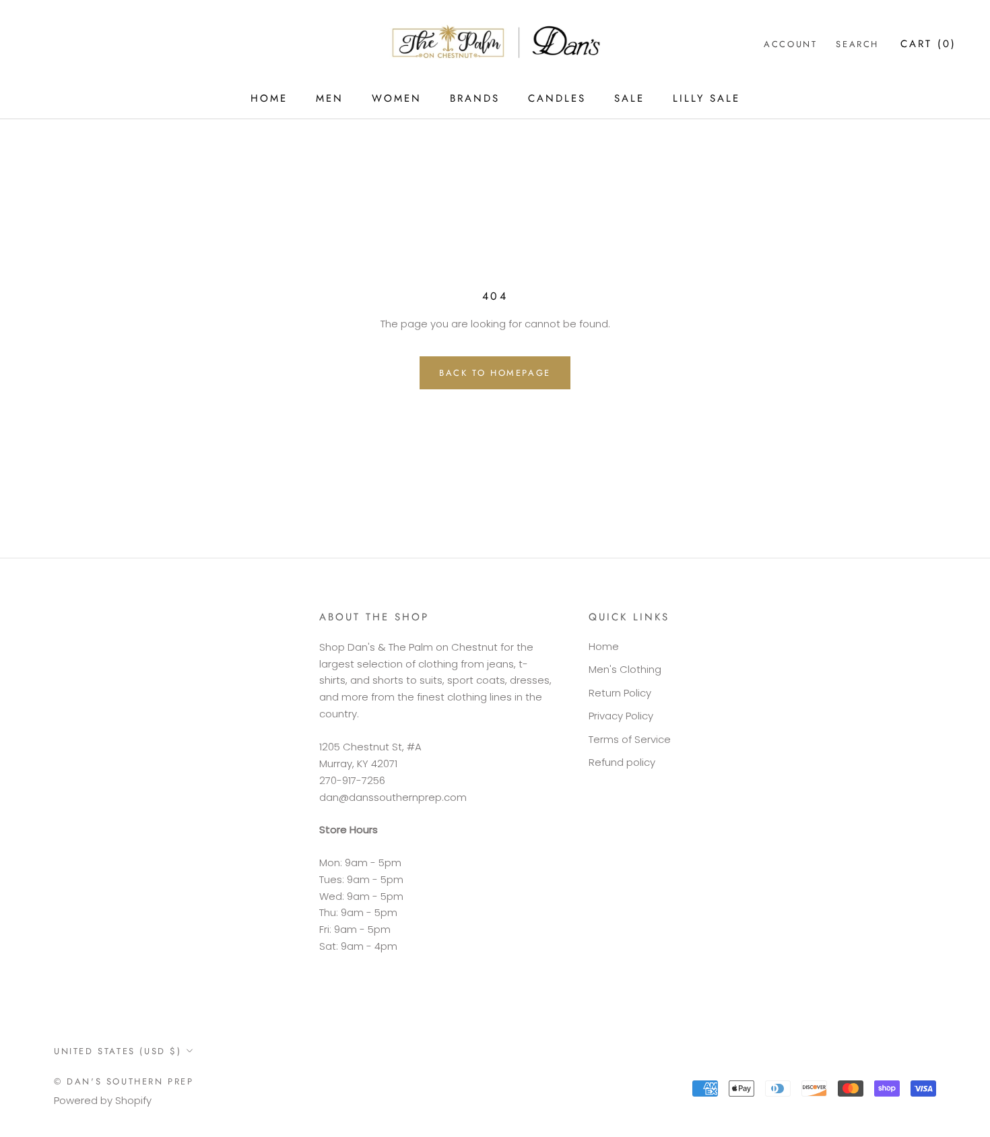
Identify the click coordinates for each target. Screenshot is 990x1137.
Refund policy (622, 762)
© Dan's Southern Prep (124, 1081)
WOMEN (397, 98)
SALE (629, 98)
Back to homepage (495, 372)
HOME (269, 98)
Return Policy (620, 693)
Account (790, 44)
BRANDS (475, 98)
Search (857, 44)
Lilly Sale (706, 98)
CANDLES (557, 98)
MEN (329, 98)
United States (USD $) (118, 1051)
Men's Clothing (625, 669)
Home (604, 646)
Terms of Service (630, 739)
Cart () (928, 43)
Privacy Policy (621, 716)
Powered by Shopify (103, 1100)
